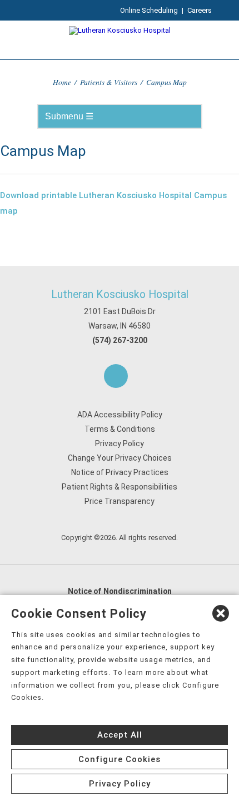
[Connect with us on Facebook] (116, 376)
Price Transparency (119, 501)
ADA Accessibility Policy (119, 414)
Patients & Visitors (108, 82)
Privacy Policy (119, 443)
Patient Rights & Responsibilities (119, 486)
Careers (199, 10)
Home (62, 82)
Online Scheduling (149, 10)
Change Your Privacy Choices (120, 457)
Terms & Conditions (119, 429)
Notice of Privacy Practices (119, 472)
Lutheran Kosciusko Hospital (119, 294)
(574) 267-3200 (119, 340)
